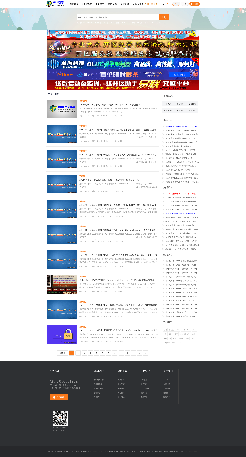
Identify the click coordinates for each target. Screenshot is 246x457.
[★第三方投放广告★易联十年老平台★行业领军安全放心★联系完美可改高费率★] (123, 84)
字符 (173, 343)
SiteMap (195, 451)
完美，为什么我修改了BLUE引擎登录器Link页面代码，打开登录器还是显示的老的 (116, 280)
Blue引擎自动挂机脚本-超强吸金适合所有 (181, 201)
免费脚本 (99, 3)
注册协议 (166, 392)
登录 (176, 3)
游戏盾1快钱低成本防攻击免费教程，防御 (182, 162)
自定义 (171, 330)
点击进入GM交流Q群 (60, 430)
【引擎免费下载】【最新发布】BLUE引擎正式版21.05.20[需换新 (182, 272)
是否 (176, 334)
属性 (170, 334)
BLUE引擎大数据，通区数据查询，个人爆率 (182, 146)
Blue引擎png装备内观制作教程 (177, 170)
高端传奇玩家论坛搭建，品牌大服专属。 (181, 154)
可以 (188, 330)
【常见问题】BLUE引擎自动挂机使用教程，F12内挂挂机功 (182, 260)
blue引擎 (98, 22)
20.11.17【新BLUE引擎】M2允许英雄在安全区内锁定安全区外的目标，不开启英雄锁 (118, 305)
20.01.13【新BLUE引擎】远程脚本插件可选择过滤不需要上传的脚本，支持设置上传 (117, 129)
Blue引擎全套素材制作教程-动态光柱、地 (181, 138)
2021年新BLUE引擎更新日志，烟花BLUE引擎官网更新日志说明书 (109, 104)
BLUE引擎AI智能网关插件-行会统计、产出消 (182, 142)
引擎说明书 (168, 110)
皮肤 (118, 22)
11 (133, 353)
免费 (123, 22)
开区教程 (168, 104)
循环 (193, 334)
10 (127, 353)
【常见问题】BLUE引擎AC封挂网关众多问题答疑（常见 (182, 292)
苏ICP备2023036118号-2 (99, 451)
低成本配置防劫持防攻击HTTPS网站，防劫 (182, 166)
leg (128, 22)
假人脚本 (121, 397)
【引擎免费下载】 (182, 268)
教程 (133, 22)
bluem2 (90, 22)
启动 (183, 330)
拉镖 (165, 338)
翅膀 (187, 338)
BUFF (152, 22)
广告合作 (166, 388)
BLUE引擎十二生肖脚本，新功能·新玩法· (181, 225)
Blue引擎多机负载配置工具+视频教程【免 (182, 134)
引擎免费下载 (99, 379)
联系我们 (166, 397)
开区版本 (125, 3)
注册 (184, 3)
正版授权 (97, 397)
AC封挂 (140, 22)
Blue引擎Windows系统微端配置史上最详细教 (182, 178)
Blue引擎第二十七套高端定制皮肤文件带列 (182, 233)
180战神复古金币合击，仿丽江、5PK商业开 (182, 241)
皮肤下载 (180, 110)
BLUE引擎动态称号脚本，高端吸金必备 (181, 209)
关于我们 (166, 379)
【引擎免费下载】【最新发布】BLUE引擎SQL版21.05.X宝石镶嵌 (182, 304)
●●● (164, 3)
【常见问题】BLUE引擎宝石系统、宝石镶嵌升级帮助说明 (182, 280)
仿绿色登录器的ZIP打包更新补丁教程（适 (182, 182)
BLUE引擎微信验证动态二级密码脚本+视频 (182, 237)
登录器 (106, 22)
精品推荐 (121, 392)
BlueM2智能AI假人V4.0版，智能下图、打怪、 (182, 150)
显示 (194, 330)
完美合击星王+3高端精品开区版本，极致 (181, 229)
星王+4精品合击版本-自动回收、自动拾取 (182, 217)
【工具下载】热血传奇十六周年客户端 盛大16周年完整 (182, 276)
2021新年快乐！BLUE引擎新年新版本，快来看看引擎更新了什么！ (110, 179)
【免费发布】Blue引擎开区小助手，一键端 (182, 158)
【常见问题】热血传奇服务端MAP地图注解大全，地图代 (182, 264)
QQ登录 (196, 4)
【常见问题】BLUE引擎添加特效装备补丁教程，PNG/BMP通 (182, 288)
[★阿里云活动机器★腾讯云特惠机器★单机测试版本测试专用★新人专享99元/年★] (123, 74)
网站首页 (74, 3)
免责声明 (166, 384)
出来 (179, 343)
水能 (174, 338)
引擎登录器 (86, 3)
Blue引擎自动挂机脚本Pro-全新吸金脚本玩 (182, 245)
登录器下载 (98, 384)
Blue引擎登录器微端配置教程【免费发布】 (182, 130)
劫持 (158, 22)
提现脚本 (167, 343)
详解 (177, 330)
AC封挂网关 (98, 388)
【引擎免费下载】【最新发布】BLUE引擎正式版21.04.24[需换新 (182, 308)
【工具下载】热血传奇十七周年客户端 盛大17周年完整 (182, 284)
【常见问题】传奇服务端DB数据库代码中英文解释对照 (182, 296)
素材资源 (112, 3)
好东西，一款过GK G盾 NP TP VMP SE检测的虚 (182, 174)
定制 (165, 330)
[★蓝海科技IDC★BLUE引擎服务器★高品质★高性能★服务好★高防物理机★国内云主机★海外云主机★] (123, 63)
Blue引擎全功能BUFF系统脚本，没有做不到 (182, 205)
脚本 (112, 22)
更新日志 (83, 101)
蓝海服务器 (138, 3)
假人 (146, 22)
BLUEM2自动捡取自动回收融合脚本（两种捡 (182, 197)
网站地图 (188, 451)
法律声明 (97, 392)
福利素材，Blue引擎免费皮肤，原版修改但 (182, 249)
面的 (192, 338)
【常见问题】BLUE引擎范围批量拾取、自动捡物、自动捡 (182, 316)
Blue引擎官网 (184, 334)
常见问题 (180, 104)
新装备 (181, 338)
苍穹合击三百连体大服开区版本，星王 (180, 221)
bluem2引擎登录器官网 (55, 4)
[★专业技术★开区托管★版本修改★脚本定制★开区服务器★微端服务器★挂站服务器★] (123, 49)
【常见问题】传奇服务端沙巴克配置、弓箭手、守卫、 (182, 300)
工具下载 (192, 110)
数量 (165, 334)
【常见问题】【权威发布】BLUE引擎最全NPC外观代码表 (182, 312)
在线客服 (60, 397)
